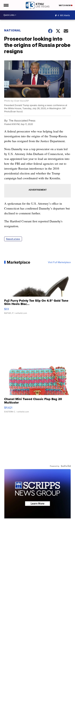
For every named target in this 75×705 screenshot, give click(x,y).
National (12, 30)
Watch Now (65, 5)
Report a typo (13, 239)
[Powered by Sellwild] (66, 466)
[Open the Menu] (6, 5)
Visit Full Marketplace (59, 262)
